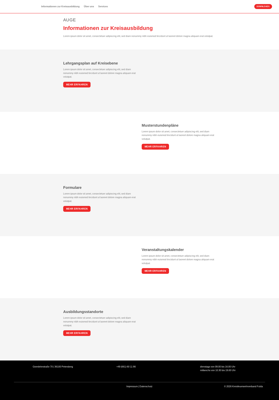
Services (103, 6)
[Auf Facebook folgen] (18, 387)
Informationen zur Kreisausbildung (60, 6)
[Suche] (275, 6)
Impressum (132, 386)
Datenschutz (146, 386)
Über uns (89, 6)
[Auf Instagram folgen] (24, 387)
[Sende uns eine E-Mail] (29, 387)
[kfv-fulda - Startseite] (16, 6)
